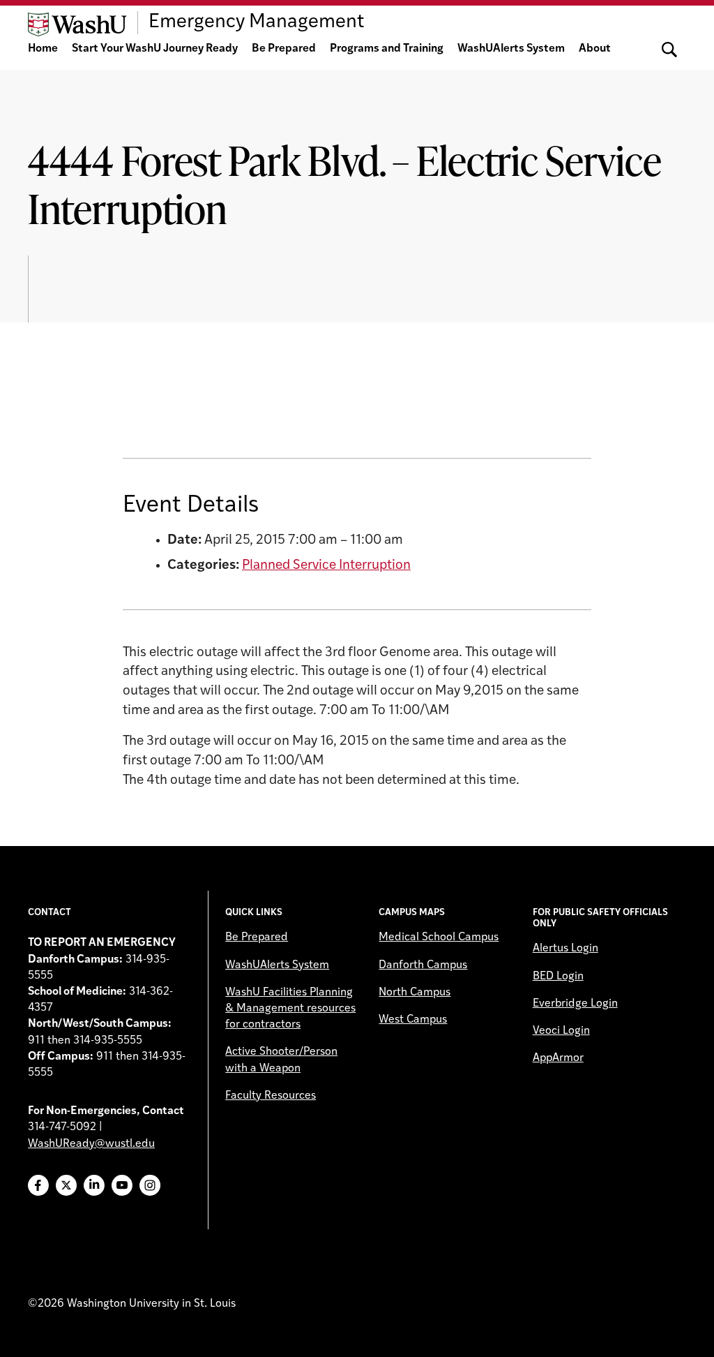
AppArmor (558, 1058)
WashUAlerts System (511, 48)
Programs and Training (386, 48)
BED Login (558, 976)
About (595, 48)
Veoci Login (561, 1031)
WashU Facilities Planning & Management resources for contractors (290, 1008)
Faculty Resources (270, 1096)
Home (43, 48)
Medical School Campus (439, 937)
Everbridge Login (575, 1003)
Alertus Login (565, 948)
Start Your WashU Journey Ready (155, 48)
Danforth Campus (423, 965)
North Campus (414, 992)
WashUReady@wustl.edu (91, 1144)
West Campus (413, 1019)
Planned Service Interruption (326, 565)
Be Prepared (284, 48)
